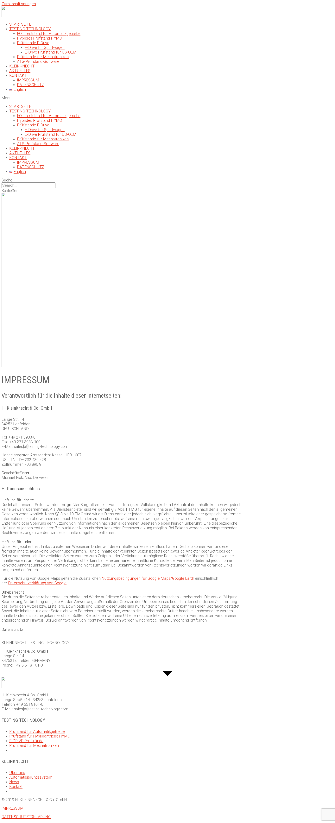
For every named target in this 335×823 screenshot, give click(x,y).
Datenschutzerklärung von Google (37, 583)
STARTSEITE (20, 24)
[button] (167, 98)
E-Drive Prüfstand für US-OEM (50, 52)
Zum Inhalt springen (19, 4)
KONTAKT (18, 75)
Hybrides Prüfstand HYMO (39, 38)
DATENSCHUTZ (30, 84)
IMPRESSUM (28, 80)
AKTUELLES (19, 70)
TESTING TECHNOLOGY (30, 29)
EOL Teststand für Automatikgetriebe (48, 33)
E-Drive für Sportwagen (45, 47)
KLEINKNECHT (22, 66)
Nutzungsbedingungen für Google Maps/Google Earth (148, 578)
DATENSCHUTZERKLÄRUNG (26, 816)
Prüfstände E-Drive (33, 43)
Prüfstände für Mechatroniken (43, 56)
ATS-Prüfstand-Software (38, 61)
